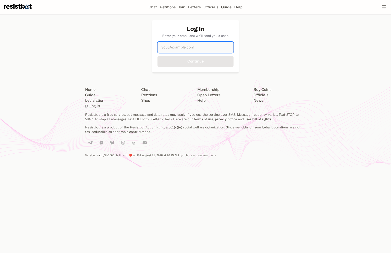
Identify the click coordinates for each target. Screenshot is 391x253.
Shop (145, 100)
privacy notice (226, 119)
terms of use (203, 119)
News (258, 100)
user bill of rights (258, 119)
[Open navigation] (383, 7)
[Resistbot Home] (18, 11)
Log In (94, 106)
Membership (208, 89)
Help (238, 7)
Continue (195, 61)
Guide (226, 7)
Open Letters (208, 95)
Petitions (168, 7)
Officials (210, 7)
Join (181, 7)
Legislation (94, 100)
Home (90, 89)
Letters (194, 7)
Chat (152, 7)
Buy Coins (262, 89)
